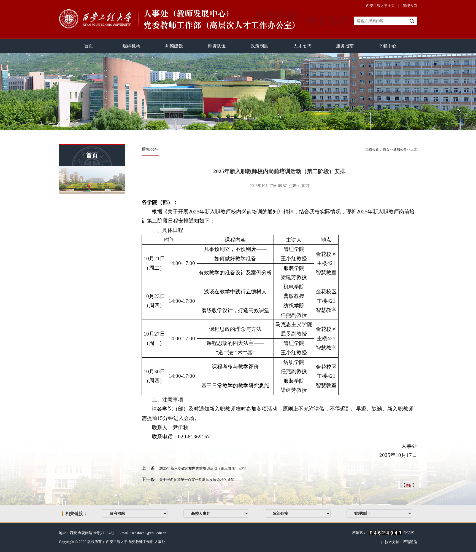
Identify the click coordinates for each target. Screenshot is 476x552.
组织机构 (131, 46)
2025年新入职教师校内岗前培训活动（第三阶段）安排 (202, 468)
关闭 (409, 485)
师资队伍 (217, 46)
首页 (88, 46)
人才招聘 (302, 46)
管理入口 (410, 6)
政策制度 (259, 46)
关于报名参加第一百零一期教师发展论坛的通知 (196, 480)
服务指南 (345, 46)
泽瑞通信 (410, 542)
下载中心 (387, 46)
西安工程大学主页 (380, 6)
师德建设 (174, 46)
